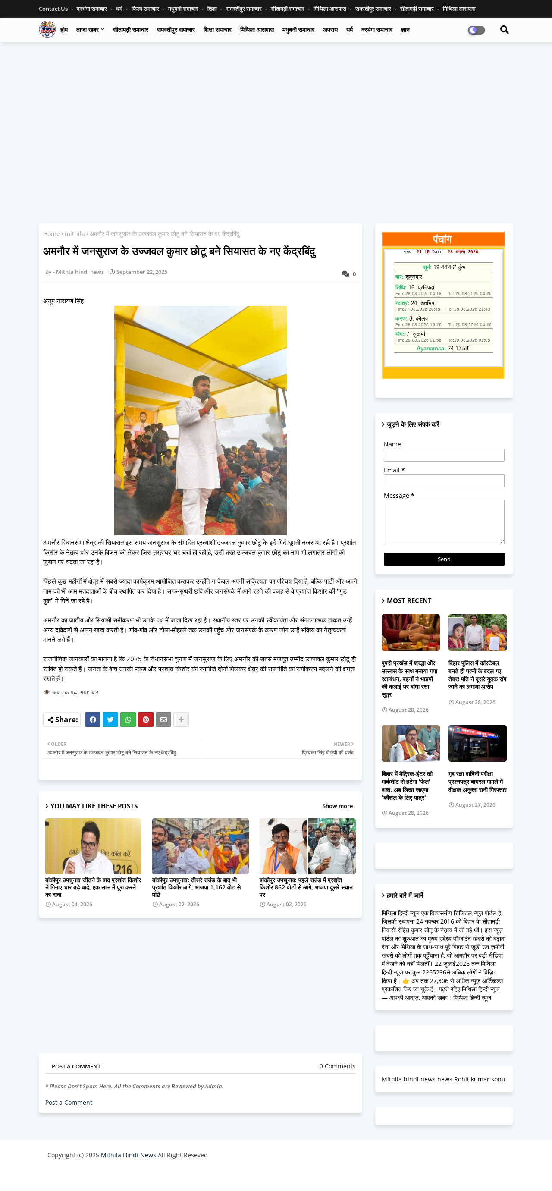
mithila (75, 233)
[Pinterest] (146, 719)
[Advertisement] (276, 110)
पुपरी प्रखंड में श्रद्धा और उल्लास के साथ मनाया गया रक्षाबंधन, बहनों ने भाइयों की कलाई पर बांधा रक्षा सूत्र (409, 678)
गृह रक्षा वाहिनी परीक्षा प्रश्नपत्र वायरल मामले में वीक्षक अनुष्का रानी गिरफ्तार (477, 781)
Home (51, 233)
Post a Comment (68, 1102)
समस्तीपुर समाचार (244, 9)
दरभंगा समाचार (92, 9)
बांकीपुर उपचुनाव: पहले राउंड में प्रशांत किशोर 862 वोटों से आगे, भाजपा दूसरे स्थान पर (306, 887)
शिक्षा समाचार (218, 29)
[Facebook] (92, 719)
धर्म (120, 9)
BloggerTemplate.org (216, 1176)
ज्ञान (405, 29)
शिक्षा (212, 9)
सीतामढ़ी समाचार (288, 9)
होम (64, 29)
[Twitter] (110, 719)
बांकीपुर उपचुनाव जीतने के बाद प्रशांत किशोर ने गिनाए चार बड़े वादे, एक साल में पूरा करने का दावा (93, 887)
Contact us (54, 9)
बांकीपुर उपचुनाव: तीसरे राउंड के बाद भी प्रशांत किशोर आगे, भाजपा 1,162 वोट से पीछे (196, 887)
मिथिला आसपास (331, 9)
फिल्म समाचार (146, 9)
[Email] (163, 719)
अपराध (330, 29)
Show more (338, 806)
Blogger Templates (109, 1176)
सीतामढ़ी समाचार (130, 29)
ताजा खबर (87, 29)
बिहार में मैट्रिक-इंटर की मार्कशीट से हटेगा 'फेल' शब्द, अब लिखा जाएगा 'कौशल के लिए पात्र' (407, 785)
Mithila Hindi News (128, 1155)
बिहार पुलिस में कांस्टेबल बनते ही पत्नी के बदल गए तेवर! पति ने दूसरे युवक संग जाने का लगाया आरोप (477, 675)
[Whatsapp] (128, 719)
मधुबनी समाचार (184, 9)
